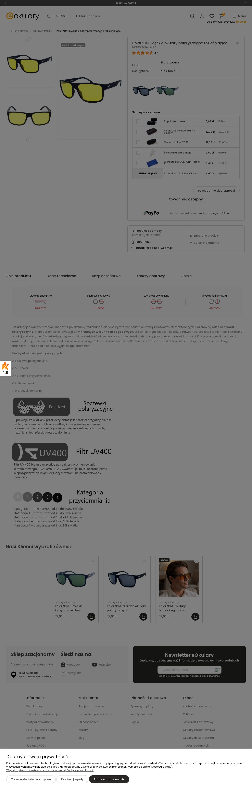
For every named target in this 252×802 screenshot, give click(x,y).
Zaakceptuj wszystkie (109, 779)
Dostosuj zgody (72, 779)
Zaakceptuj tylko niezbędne (31, 779)
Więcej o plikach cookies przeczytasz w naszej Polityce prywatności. (50, 770)
